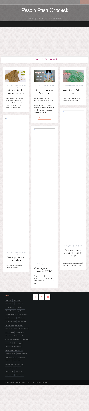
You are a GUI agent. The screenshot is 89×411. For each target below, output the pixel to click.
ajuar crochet (8, 343)
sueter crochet (18, 371)
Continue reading (44, 118)
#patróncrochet (22, 321)
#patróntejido (19, 325)
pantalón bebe (9, 364)
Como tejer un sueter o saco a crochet (44, 270)
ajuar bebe (25, 339)
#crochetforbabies (10, 307)
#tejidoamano (9, 335)
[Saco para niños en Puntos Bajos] (44, 76)
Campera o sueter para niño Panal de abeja (73, 253)
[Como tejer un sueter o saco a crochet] (44, 194)
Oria (32, 382)
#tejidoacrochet (20, 332)
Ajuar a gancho (17, 339)
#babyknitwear (17, 300)
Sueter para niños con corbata (15, 259)
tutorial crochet (9, 375)
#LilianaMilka (21, 318)
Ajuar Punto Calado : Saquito (73, 92)
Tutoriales (20, 87)
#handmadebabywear (22, 314)
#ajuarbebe (8, 300)
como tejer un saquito (11, 357)
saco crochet (8, 368)
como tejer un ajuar (22, 353)
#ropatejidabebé (23, 328)
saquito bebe (17, 368)
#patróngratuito (9, 325)
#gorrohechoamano (10, 314)
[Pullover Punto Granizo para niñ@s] (15, 76)
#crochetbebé (19, 303)
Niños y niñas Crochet (20, 85)
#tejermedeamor (9, 332)
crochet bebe (21, 357)
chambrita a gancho (10, 353)
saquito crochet (9, 371)
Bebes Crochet (79, 85)
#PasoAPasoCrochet (10, 321)
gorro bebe (8, 360)
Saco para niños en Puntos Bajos (44, 92)
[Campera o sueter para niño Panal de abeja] (73, 176)
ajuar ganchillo (9, 346)
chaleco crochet (19, 350)
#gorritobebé (20, 311)
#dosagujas (19, 307)
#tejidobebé (8, 339)
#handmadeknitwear (10, 318)
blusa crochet (17, 346)
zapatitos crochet (19, 375)
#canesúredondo (9, 303)
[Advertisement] (44, 40)
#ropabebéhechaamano (11, 328)
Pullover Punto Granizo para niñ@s (15, 92)
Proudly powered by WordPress (14, 382)
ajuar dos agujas (18, 343)
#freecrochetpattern (10, 311)
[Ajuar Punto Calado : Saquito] (73, 76)
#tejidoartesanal (18, 335)
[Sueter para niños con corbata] (15, 183)
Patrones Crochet (12, 87)
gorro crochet (16, 360)
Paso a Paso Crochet (44, 10)
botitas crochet (9, 350)
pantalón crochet (19, 364)
